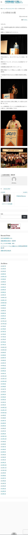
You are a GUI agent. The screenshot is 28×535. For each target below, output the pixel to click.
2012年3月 (3, 488)
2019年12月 (3, 276)
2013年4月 (3, 454)
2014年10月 (3, 412)
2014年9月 (3, 415)
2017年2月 (3, 342)
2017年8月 (3, 329)
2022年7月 (3, 266)
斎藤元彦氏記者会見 (6, 250)
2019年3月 (3, 289)
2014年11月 (3, 410)
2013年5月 (3, 452)
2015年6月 (3, 391)
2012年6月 (3, 480)
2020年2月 (3, 274)
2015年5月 (3, 394)
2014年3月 (3, 431)
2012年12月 (3, 465)
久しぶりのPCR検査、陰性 (7, 243)
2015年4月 (3, 397)
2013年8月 (3, 444)
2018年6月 (3, 308)
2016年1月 (3, 373)
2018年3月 (3, 313)
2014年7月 (3, 420)
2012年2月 (3, 491)
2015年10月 (3, 381)
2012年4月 (3, 486)
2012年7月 (3, 478)
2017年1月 (3, 344)
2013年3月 (3, 457)
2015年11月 (3, 378)
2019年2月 (3, 292)
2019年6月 (3, 281)
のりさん (25, 19)
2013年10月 (3, 439)
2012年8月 (3, 475)
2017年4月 (3, 339)
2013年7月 (3, 446)
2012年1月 (3, 493)
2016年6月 (3, 360)
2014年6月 (3, 423)
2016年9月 (3, 352)
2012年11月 (3, 467)
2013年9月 (3, 441)
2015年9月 (3, 384)
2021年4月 (3, 271)
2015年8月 (3, 386)
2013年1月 (3, 462)
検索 (2, 214)
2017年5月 (3, 336)
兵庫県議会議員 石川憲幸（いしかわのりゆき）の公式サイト (14, 2)
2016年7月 (3, 357)
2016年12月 (3, 347)
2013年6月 (3, 449)
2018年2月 (3, 316)
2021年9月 (3, 268)
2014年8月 (3, 418)
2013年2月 (3, 459)
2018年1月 (3, 318)
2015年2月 (3, 402)
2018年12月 (3, 297)
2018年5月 (3, 310)
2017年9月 (3, 326)
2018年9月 (3, 305)
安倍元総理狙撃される (6, 238)
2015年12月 (3, 376)
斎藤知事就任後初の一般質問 (8, 240)
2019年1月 (3, 295)
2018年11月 (3, 300)
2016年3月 (3, 368)
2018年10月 (3, 302)
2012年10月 (3, 470)
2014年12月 (3, 407)
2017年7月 (3, 331)
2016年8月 (3, 355)
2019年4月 (3, 287)
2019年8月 (3, 279)
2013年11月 (3, 436)
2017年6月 (3, 334)
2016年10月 (3, 350)
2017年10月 (3, 323)
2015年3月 (3, 399)
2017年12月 (3, 321)
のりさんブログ (7, 188)
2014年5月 (3, 425)
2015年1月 (3, 405)
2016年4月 (3, 365)
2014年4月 (3, 428)
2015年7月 (3, 389)
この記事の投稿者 (5, 174)
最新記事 (13, 174)
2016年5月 (3, 363)
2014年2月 (3, 433)
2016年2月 (3, 370)
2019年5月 (3, 284)
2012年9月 (3, 473)
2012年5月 (3, 483)
